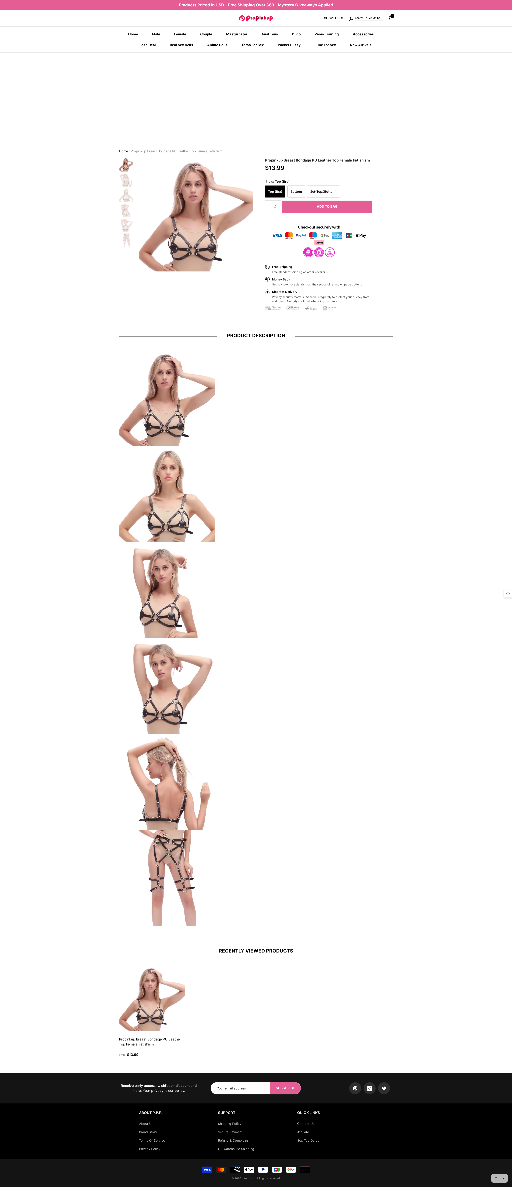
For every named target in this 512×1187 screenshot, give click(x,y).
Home (123, 153)
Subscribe (285, 1088)
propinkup (249, 1178)
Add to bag (328, 208)
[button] (390, 18)
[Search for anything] (366, 18)
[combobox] (369, 18)
